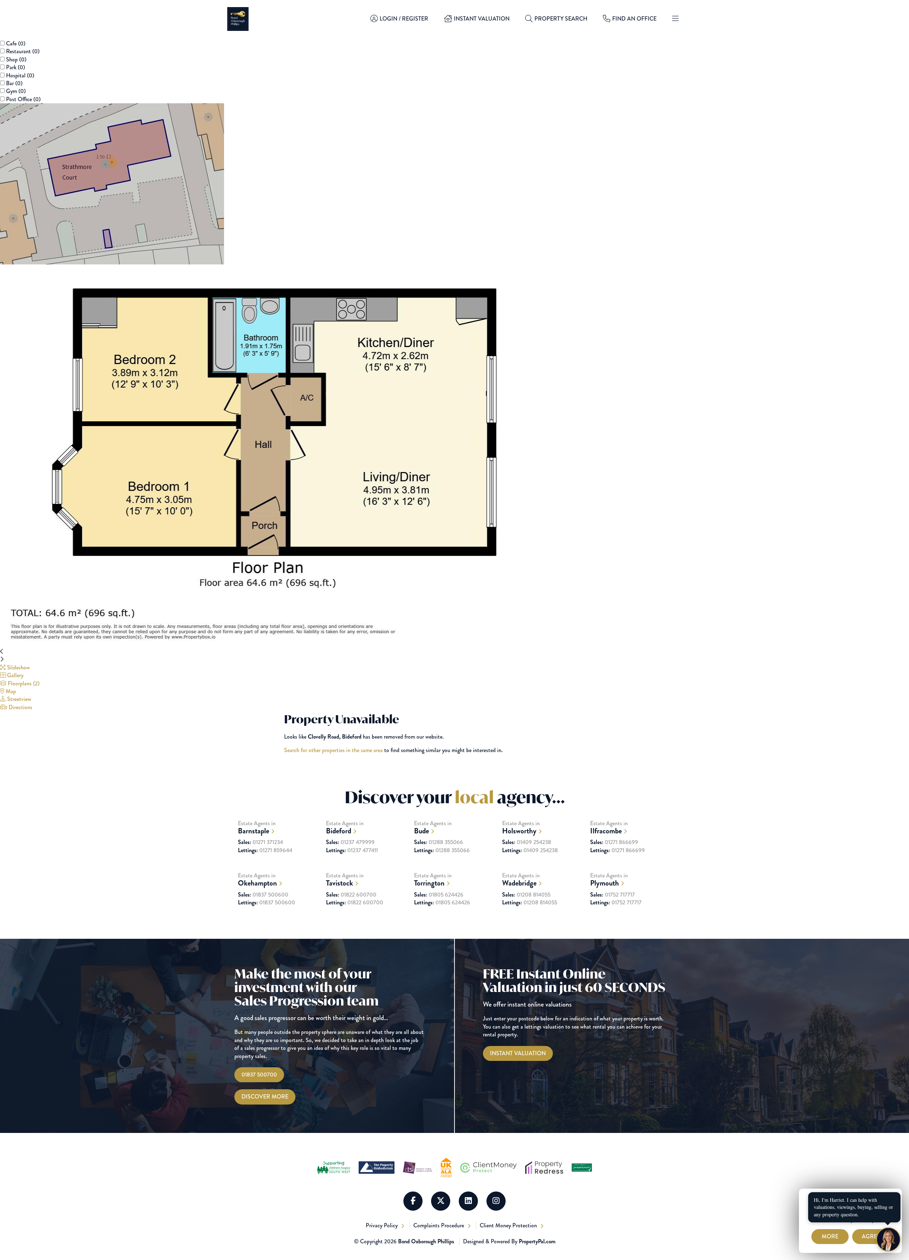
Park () (15, 67)
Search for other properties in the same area (333, 750)
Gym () (16, 91)
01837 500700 (259, 1074)
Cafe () (15, 43)
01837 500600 (263, 895)
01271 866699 (614, 842)
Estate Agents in (257, 827)
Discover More (264, 1096)
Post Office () (23, 99)
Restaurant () (22, 51)
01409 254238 (526, 842)
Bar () (14, 83)
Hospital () (20, 75)
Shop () (16, 59)
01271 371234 (260, 842)
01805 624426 (438, 895)
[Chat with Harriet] (888, 1239)
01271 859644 (265, 850)
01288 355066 (438, 842)
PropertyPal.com (537, 1241)
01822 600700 (351, 895)
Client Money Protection (509, 1225)
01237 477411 (352, 850)
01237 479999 (350, 842)
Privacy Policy (382, 1225)
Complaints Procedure (439, 1225)
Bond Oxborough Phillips (426, 1241)
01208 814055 (526, 895)
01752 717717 (612, 895)
